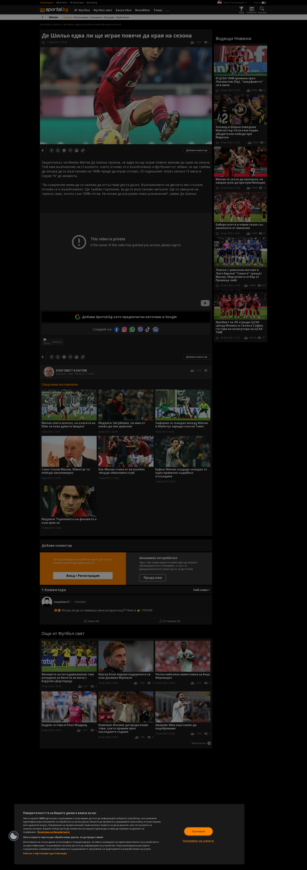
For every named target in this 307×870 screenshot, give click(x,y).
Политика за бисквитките (53, 832)
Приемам (198, 831)
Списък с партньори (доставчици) (44, 853)
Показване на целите (198, 840)
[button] (13, 836)
